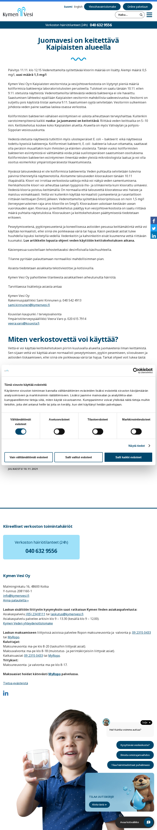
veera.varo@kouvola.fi (23, 323)
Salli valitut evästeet (78, 457)
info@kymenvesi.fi (16, 596)
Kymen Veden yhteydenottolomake (28, 623)
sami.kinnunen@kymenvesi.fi (29, 305)
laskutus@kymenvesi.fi (67, 614)
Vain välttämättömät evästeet (29, 457)
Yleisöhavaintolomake (102, 6)
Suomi (68, 6)
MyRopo (13, 637)
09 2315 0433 (141, 632)
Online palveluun (138, 6)
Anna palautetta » (16, 600)
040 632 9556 (101, 24)
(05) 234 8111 (35, 614)
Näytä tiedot (136, 445)
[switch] (59, 431)
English (78, 6)
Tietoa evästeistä (15, 683)
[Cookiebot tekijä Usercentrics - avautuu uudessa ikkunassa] (136, 370)
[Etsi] (141, 14)
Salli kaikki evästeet (128, 457)
